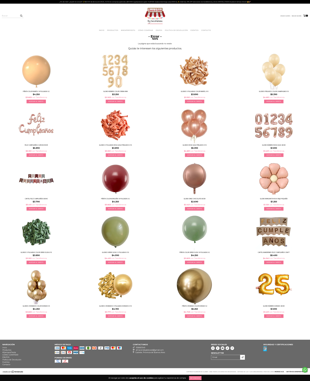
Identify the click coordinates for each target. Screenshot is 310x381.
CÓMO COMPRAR (145, 30)
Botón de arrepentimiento (297, 372)
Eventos (194, 30)
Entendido (195, 378)
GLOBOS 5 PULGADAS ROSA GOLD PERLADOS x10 (115, 145)
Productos (112, 30)
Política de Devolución (176, 30)
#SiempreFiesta (128, 30)
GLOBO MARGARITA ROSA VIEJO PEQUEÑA (273, 199)
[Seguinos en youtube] (222, 348)
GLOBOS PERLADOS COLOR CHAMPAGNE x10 (274, 91)
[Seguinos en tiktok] (227, 348)
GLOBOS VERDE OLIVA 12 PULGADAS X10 (115, 252)
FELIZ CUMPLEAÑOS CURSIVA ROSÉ (36, 145)
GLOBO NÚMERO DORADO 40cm (273, 306)
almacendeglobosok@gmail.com (150, 350)
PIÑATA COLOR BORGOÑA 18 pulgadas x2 (115, 199)
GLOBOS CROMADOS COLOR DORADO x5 (36, 306)
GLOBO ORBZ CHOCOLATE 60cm (194, 199)
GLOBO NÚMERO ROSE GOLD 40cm (273, 145)
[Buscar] (21, 16)
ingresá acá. (279, 372)
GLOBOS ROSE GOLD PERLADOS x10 (195, 145)
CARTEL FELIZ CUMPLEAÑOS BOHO (36, 199)
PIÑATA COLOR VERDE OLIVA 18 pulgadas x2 (194, 252)
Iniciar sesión (296, 16)
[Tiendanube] (13, 372)
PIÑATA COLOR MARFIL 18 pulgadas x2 (36, 91)
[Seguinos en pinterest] (232, 348)
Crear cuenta (285, 16)
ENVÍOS (159, 30)
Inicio (101, 30)
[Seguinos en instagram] (213, 348)
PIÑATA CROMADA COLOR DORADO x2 (194, 306)
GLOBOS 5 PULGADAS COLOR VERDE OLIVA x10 (36, 252)
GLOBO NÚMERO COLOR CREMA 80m (115, 91)
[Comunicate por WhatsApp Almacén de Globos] (305, 370)
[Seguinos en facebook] (218, 348)
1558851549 (140, 347)
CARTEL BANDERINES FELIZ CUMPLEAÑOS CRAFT (274, 252)
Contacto (206, 30)
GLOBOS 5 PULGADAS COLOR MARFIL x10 (194, 91)
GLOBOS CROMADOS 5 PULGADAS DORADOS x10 (115, 306)
